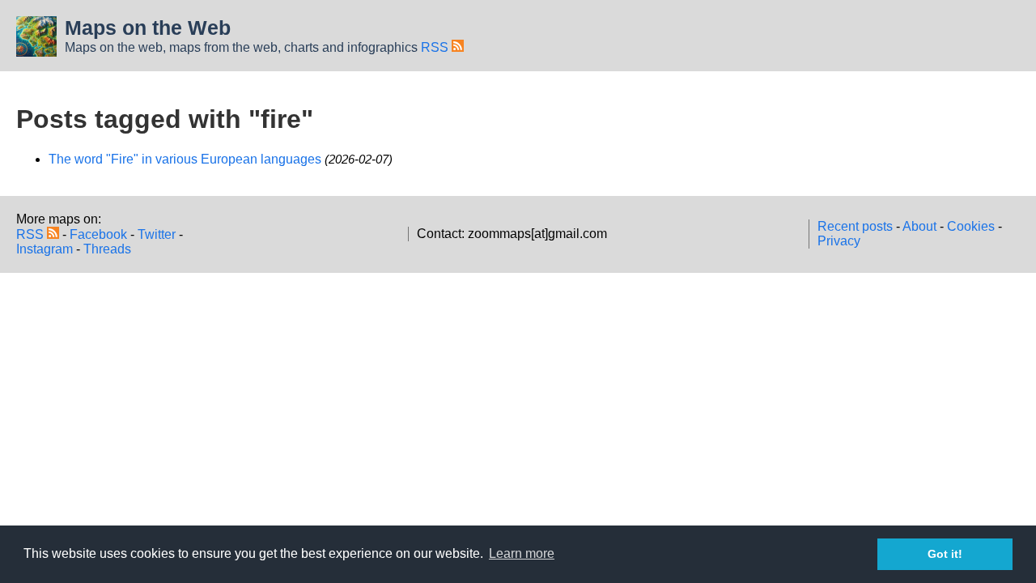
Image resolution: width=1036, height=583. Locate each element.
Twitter (157, 234)
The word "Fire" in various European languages (185, 159)
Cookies (971, 226)
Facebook (98, 234)
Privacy (838, 241)
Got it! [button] (945, 553)
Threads (107, 249)
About (919, 226)
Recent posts (855, 226)
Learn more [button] (521, 553)
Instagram (44, 249)
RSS (436, 47)
